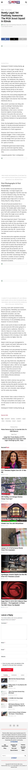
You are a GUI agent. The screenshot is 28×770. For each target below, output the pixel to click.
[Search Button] (25, 755)
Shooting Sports (23, 747)
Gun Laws (14, 748)
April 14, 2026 (5, 525)
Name (3, 642)
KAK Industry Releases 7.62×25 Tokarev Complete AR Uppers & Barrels (17, 706)
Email (3, 649)
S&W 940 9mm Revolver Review (17, 679)
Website (3, 656)
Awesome (7, 418)
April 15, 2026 (5, 474)
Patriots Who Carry (18, 764)
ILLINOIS (18, 418)
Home (2, 10)
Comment (4, 623)
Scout (14, 421)
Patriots (23, 745)
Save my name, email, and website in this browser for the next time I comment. (13, 664)
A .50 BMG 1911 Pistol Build (16, 698)
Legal (23, 418)
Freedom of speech (14, 745)
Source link (4, 415)
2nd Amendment (5, 745)
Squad (19, 421)
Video (23, 750)
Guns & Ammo (8, 10)
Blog (5, 748)
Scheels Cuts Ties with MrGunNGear (12, 523)
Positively (8, 421)
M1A (3, 421)
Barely (13, 418)
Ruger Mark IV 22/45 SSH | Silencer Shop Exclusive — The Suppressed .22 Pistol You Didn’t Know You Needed (14, 603)
